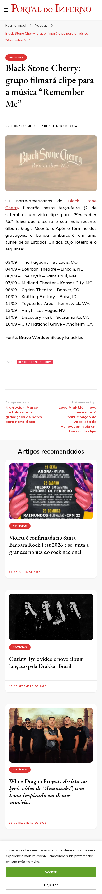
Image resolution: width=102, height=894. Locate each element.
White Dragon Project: (48, 791)
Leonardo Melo (23, 125)
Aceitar (51, 872)
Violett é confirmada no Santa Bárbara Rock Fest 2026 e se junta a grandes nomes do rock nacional (49, 544)
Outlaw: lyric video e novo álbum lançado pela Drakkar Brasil (46, 662)
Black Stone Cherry (34, 361)
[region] (51, 867)
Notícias (16, 57)
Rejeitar (51, 885)
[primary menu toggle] (6, 10)
